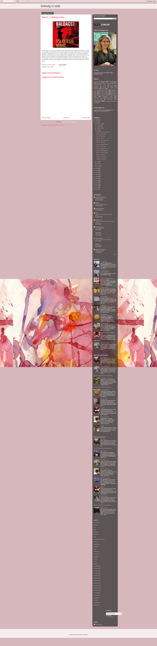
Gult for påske (99, 234)
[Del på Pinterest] (65, 65)
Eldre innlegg (86, 117)
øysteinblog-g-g (99, 227)
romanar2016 (110, 98)
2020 (97, 168)
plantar (109, 88)
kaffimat (104, 86)
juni (98, 130)
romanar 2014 (97, 575)
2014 (97, 180)
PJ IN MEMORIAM (100, 228)
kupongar (112, 87)
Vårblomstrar (103, 451)
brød (115, 81)
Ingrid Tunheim (99, 238)
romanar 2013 (104, 91)
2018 (97, 172)
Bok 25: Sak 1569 (100, 142)
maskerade (98, 232)
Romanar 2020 (107, 96)
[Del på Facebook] (64, 65)
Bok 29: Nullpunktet (101, 134)
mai (98, 161)
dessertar (99, 83)
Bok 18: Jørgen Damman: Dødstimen (102, 387)
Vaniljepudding (103, 314)
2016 (97, 176)
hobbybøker (96, 86)
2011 (97, 187)
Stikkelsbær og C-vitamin (106, 378)
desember (99, 124)
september (99, 128)
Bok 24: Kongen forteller (102, 144)
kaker (111, 86)
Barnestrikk (96, 81)
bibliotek (103, 81)
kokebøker (96, 87)
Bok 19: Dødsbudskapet (102, 150)
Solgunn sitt (99, 220)
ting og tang (96, 604)
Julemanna (103, 305)
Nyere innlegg (46, 117)
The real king (103, 261)
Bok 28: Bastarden (100, 136)
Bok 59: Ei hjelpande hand (106, 278)
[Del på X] (62, 65)
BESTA (97, 203)
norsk (103, 88)
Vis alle (115, 254)
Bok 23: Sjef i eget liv (101, 146)
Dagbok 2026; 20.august (101, 204)
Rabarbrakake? (104, 287)
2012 (97, 185)
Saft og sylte (98, 99)
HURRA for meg (99, 198)
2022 (97, 120)
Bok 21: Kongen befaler (102, 152)
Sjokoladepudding (104, 390)
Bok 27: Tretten (100, 138)
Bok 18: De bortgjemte (101, 157)
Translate (111, 617)
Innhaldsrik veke (104, 323)
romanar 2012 (97, 571)
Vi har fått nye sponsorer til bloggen (103, 239)
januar (98, 165)
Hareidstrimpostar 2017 (100, 84)
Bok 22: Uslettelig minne (102, 148)
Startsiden (66, 117)
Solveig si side (50, 6)
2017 (97, 174)
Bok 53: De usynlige (105, 478)
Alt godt (98, 244)
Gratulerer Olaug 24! (101, 159)
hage (112, 83)
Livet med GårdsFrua (101, 197)
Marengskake (103, 296)
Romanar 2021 (50, 66)
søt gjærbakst (109, 101)
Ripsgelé (102, 408)
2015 (97, 178)
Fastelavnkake (99, 245)
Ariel (97, 213)
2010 (97, 189)
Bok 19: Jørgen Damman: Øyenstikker (103, 375)
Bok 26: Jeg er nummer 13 (102, 140)
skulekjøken (110, 99)
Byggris (102, 426)
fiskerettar (107, 83)
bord (110, 81)
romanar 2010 (97, 566)
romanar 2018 (104, 95)
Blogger (86, 634)
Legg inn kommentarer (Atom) (69, 121)
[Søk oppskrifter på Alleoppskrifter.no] (98, 624)
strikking (97, 101)
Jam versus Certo (104, 343)
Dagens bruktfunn (104, 417)
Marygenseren (103, 399)
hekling (112, 84)
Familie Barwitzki (100, 208)
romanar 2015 (104, 93)
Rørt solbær (103, 357)
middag (96, 88)
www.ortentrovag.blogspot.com (101, 111)
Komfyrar (105, 87)
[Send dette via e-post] (59, 65)
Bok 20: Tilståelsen (101, 154)
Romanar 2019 (97, 585)
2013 (97, 183)
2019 (97, 170)
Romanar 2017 (97, 580)
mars (98, 163)
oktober (99, 126)
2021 (97, 122)
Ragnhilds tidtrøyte (100, 249)
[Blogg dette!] (61, 65)
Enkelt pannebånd (100, 251)
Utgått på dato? (104, 496)
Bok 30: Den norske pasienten (103, 132)
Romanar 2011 (103, 90)
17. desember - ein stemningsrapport (104, 271)
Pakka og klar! (103, 507)
